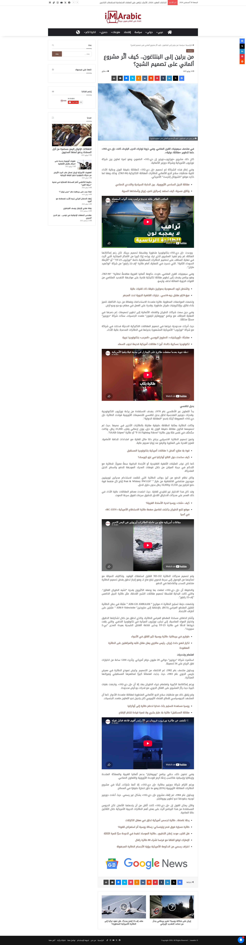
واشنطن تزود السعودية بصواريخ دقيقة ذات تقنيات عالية (159, 289)
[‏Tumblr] (163, 78)
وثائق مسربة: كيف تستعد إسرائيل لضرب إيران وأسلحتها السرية (155, 191)
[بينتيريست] (157, 78)
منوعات (116, 32)
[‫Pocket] (130, 882)
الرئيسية (189, 45)
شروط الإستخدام (83, 940)
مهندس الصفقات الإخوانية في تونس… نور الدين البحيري (72, 217)
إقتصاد (127, 32)
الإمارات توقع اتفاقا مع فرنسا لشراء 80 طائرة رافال (162, 840)
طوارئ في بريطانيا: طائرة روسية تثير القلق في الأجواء (160, 636)
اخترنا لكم (91, 32)
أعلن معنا (52, 940)
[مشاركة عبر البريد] (120, 78)
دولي (150, 32)
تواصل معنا (71, 940)
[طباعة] (114, 78)
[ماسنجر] (126, 78)
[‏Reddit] (150, 78)
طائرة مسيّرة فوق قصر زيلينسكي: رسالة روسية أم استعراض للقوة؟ (153, 827)
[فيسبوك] (181, 78)
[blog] (123, 17)
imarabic (193, 940)
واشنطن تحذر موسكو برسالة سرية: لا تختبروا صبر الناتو (143, 2)
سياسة (138, 32)
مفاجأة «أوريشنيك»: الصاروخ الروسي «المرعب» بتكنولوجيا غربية (155, 337)
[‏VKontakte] (144, 78)
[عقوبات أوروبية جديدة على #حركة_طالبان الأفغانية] (84, 164)
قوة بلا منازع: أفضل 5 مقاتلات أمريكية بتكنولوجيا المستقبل (158, 450)
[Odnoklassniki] (138, 78)
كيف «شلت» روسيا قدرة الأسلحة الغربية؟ (167, 503)
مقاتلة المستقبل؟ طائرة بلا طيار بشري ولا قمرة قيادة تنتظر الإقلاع (154, 712)
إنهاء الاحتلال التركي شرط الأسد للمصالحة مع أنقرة (73, 200)
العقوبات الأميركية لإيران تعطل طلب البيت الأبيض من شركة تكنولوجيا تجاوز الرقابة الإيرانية (72, 174)
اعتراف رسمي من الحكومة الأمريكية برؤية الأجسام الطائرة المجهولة (153, 846)
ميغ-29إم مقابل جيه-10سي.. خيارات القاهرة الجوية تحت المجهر (156, 295)
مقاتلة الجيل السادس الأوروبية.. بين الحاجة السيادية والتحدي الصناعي (152, 184)
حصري (104, 32)
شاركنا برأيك (61, 940)
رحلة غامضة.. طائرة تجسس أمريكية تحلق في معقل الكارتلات (157, 820)
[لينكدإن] (169, 78)
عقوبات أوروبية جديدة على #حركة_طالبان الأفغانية (65, 162)
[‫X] (175, 78)
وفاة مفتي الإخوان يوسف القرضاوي (77, 208)
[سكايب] (132, 78)
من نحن (93, 940)
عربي (160, 32)
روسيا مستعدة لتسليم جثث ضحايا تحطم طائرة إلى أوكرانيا (158, 706)
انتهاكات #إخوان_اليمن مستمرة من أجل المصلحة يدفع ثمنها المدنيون (72, 150)
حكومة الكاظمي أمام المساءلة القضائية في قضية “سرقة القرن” (71, 183)
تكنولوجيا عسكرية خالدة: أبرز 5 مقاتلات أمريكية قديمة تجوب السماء (153, 344)
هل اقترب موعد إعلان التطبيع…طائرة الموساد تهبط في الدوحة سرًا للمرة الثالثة (146, 833)
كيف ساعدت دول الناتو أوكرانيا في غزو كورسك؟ (163, 457)
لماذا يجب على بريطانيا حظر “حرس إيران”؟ (75, 192)
